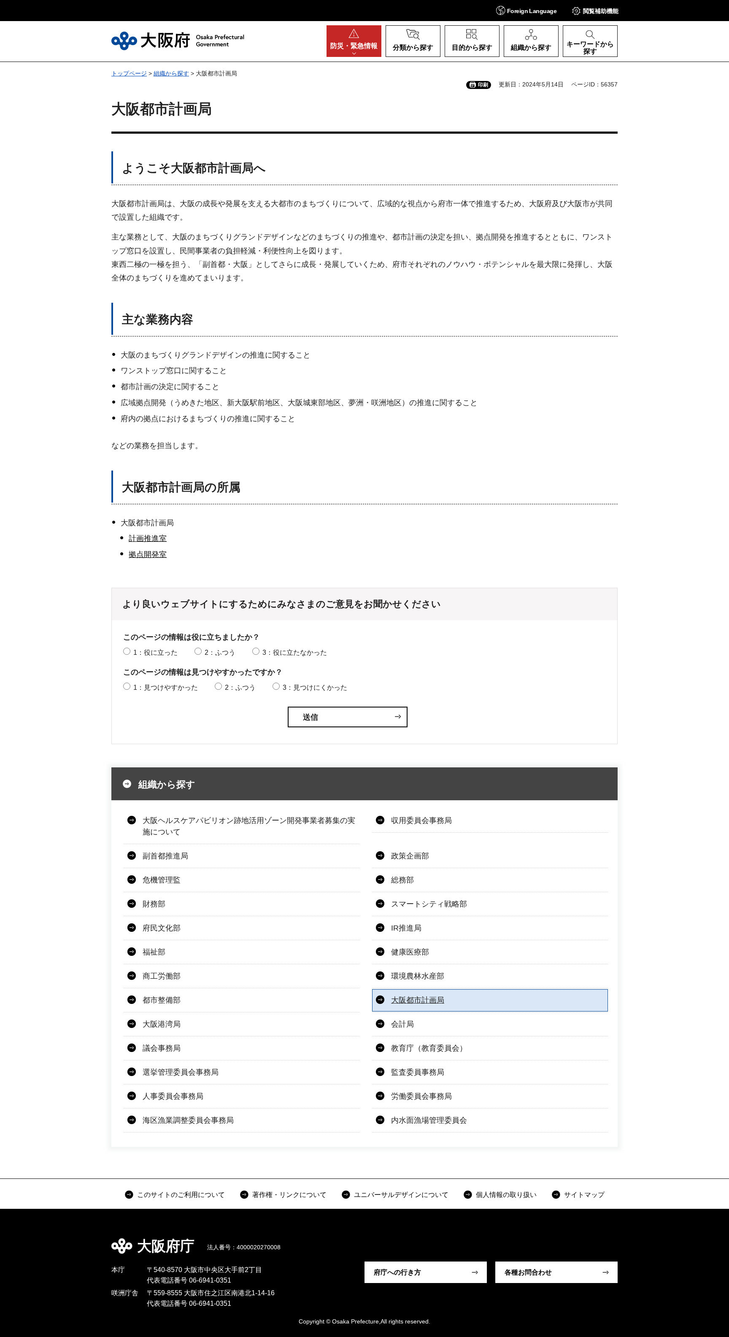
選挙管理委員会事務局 (181, 1072)
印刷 (483, 85)
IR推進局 (406, 928)
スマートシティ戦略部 (429, 904)
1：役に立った (155, 652)
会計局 (402, 1024)
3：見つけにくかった (315, 687)
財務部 (154, 904)
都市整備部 (162, 1000)
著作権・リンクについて (289, 1194)
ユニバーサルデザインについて (401, 1194)
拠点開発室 (148, 554)
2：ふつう (220, 652)
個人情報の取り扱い (506, 1194)
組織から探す (171, 73)
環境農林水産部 (417, 976)
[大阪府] (177, 41)
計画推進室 (148, 538)
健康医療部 (410, 952)
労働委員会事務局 (421, 1096)
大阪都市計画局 (417, 1000)
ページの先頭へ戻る (621, 1240)
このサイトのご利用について (181, 1194)
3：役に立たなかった (294, 652)
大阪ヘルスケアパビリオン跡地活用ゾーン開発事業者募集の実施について (249, 826)
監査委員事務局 (417, 1072)
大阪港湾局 (162, 1024)
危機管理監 (162, 880)
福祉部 (154, 952)
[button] (526, 10)
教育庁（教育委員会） (429, 1048)
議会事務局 (162, 1048)
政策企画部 (410, 856)
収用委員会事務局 (421, 820)
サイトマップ (584, 1194)
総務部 (402, 880)
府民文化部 (162, 928)
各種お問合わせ (528, 1272)
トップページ (129, 73)
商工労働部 (162, 976)
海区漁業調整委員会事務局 (188, 1120)
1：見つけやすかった (165, 687)
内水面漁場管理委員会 (429, 1120)
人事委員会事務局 (173, 1096)
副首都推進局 (165, 856)
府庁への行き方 (397, 1272)
